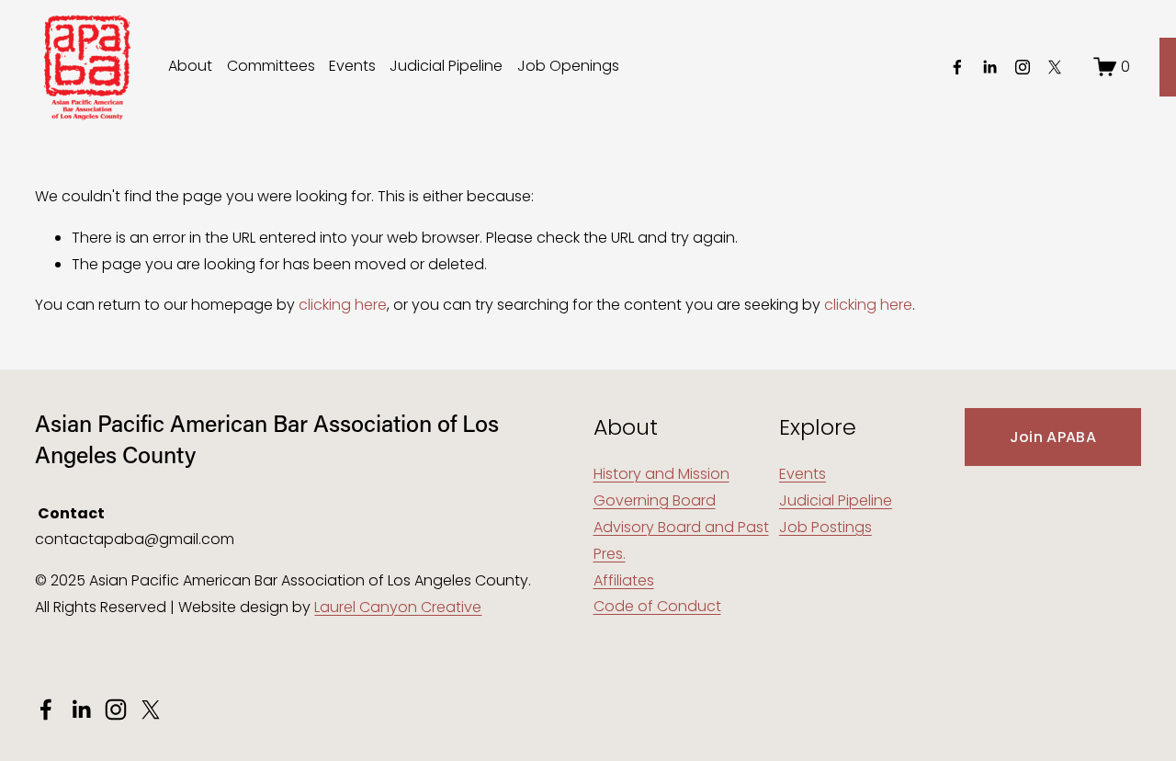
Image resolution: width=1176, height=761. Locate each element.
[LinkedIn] (989, 67)
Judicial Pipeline (446, 65)
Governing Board (655, 500)
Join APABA (1053, 437)
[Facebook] (957, 67)
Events (352, 65)
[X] (1055, 67)
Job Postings (825, 527)
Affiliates (624, 580)
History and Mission (661, 473)
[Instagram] (1022, 67)
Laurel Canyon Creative (397, 607)
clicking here (343, 304)
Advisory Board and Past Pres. (681, 540)
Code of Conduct (657, 606)
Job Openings (568, 65)
